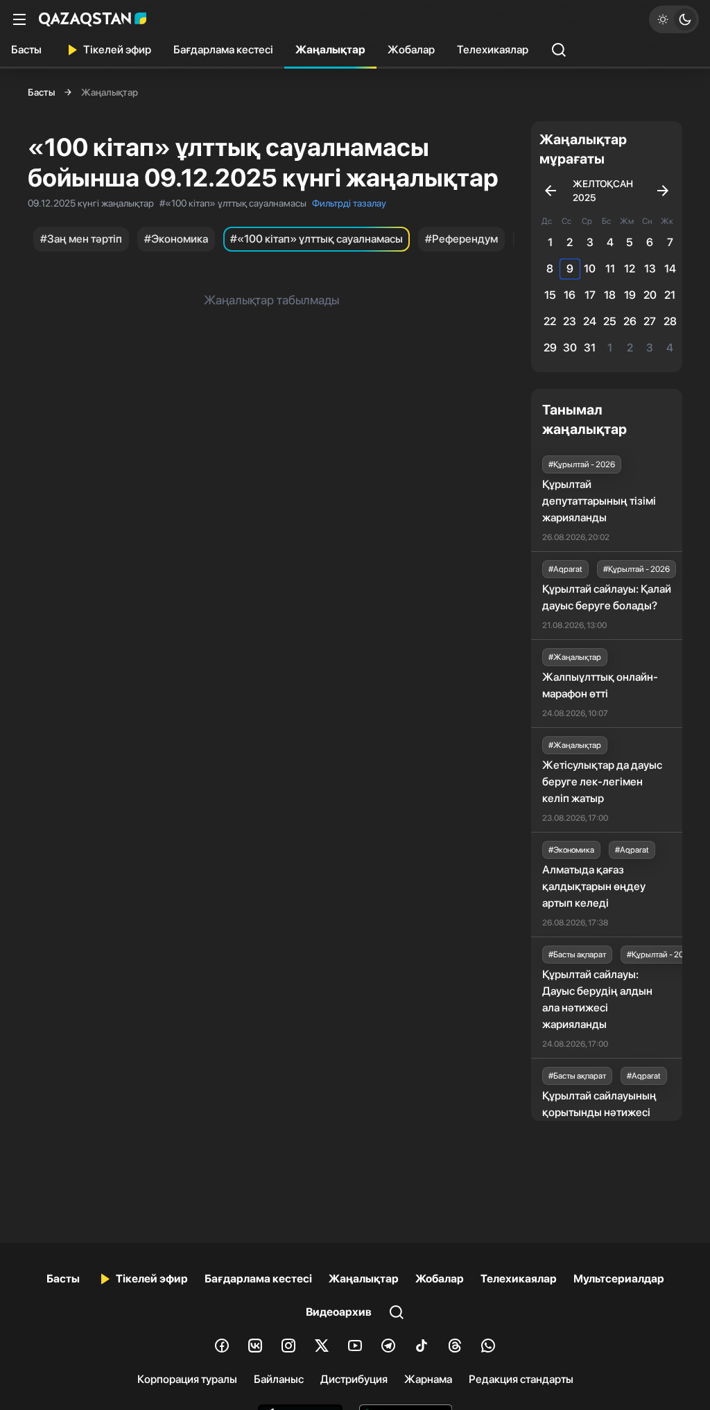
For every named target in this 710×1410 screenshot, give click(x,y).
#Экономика (176, 238)
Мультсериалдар (618, 1278)
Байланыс (279, 1379)
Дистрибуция (354, 1379)
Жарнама (428, 1379)
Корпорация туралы (187, 1379)
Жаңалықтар (330, 49)
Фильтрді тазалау (349, 203)
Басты (26, 49)
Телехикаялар (492, 49)
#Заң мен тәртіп (81, 238)
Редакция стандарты (521, 1379)
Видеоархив (339, 1311)
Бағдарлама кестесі (223, 49)
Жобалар (411, 49)
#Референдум (461, 238)
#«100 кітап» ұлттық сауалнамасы (316, 238)
